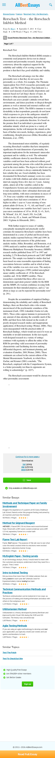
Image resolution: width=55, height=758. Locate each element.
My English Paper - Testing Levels (20, 556)
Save (29, 480)
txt (24, 464)
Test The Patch (9, 652)
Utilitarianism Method (14, 609)
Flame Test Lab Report (15, 539)
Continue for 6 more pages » (28, 456)
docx (23, 469)
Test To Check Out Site (13, 658)
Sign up (27, 684)
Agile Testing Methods (15, 625)
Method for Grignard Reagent (19, 523)
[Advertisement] (27, 415)
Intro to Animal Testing (15, 572)
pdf (23, 467)
